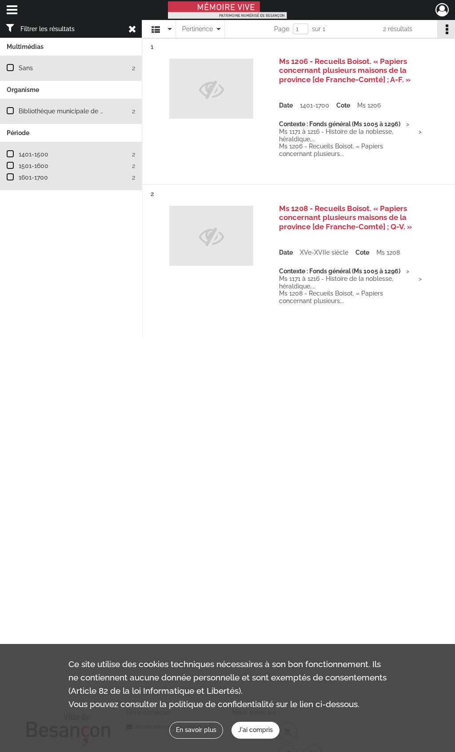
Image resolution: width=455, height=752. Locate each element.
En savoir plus (196, 729)
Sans (26, 68)
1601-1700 (33, 177)
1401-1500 (33, 154)
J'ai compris (255, 729)
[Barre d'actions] (446, 29)
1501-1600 (33, 165)
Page (281, 28)
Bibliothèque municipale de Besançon (73, 111)
